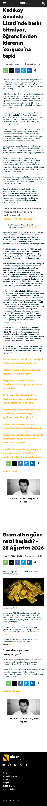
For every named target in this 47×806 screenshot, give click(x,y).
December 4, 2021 (31, 227)
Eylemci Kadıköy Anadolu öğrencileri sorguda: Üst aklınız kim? (23, 372)
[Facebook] (17, 70)
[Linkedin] (29, 70)
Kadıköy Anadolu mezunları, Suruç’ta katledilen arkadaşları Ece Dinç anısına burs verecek (23, 439)
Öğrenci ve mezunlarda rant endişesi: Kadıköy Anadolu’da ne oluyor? (23, 361)
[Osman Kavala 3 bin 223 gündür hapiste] (23, 487)
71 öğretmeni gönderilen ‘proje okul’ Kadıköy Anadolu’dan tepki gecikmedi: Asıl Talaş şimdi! (22, 413)
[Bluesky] (4, 765)
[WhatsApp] (5, 70)
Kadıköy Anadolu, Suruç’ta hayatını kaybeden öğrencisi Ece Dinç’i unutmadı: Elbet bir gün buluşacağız (22, 453)
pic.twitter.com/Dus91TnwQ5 (20, 219)
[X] (11, 70)
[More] (35, 70)
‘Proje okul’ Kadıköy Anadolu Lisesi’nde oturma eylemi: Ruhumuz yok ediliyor (22, 384)
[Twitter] (21, 765)
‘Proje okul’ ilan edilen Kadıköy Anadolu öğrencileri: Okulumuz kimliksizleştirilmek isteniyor (20, 399)
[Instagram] (9, 765)
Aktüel (14, 471)
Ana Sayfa (6, 471)
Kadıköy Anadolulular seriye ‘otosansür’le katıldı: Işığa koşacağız (22, 426)
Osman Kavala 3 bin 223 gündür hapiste (23, 500)
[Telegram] (23, 70)
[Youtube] (15, 765)
